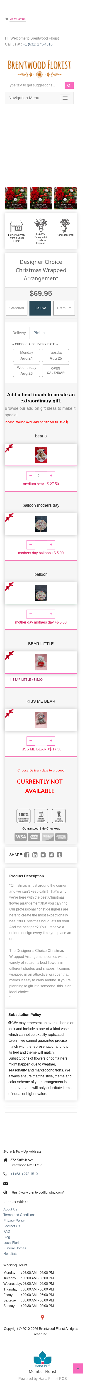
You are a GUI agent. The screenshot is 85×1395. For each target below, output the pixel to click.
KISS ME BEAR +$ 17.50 (41, 749)
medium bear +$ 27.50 (41, 484)
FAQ (6, 1231)
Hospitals (10, 1254)
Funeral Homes (14, 1248)
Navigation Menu (24, 98)
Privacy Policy (14, 1220)
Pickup (39, 333)
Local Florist (12, 1243)
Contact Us (11, 1226)
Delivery (19, 333)
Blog (6, 1237)
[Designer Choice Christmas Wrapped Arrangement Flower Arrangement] (16, 198)
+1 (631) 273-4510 (38, 44)
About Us (10, 1209)
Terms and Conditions (19, 1215)
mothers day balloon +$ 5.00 (41, 553)
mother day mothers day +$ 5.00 (41, 622)
